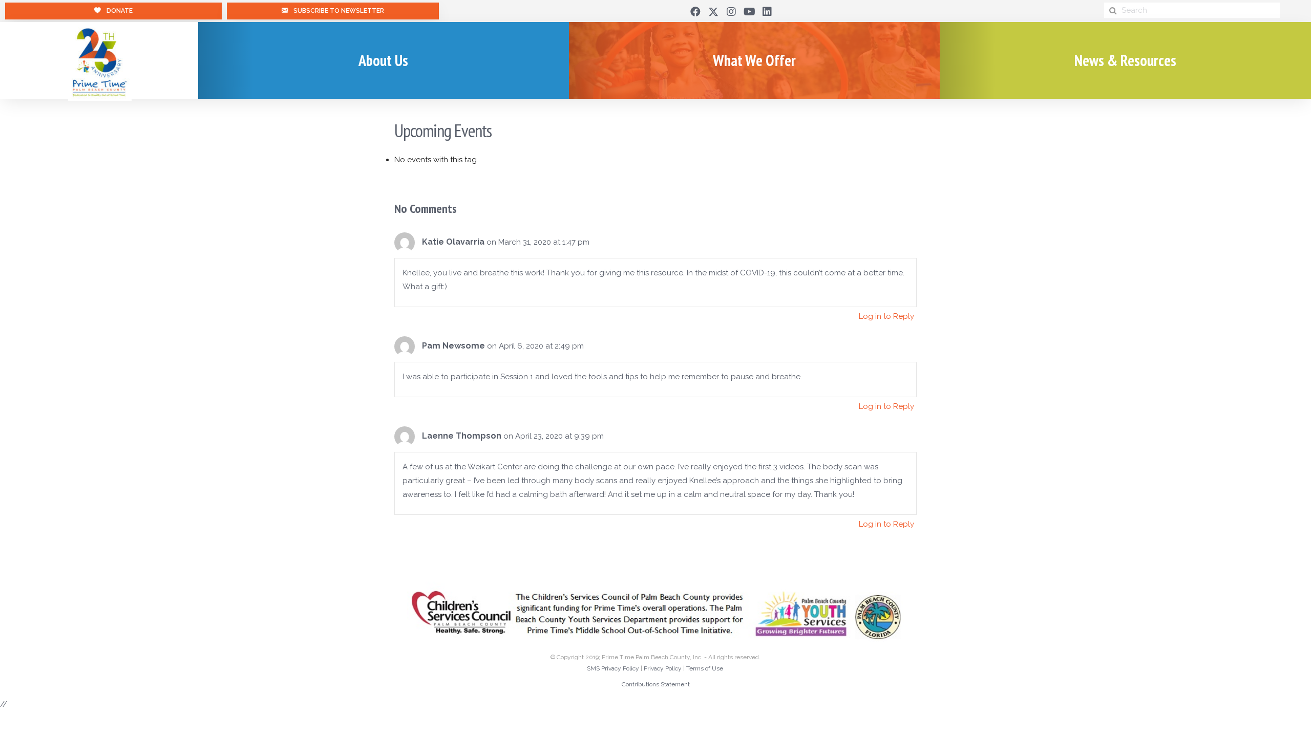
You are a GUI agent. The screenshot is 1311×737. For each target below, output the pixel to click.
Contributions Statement (656, 684)
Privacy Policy (663, 668)
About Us (383, 60)
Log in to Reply (886, 316)
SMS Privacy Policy (613, 668)
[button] (695, 11)
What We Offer (754, 60)
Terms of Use (704, 668)
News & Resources (1125, 60)
